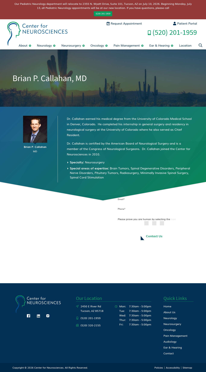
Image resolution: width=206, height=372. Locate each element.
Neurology (44, 45)
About (23, 45)
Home (167, 306)
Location (185, 45)
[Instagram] (48, 315)
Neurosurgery (71, 45)
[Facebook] (28, 315)
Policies (158, 367)
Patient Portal (186, 23)
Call (174, 32)
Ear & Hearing (159, 45)
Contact (168, 353)
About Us (169, 312)
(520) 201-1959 (103, 13)
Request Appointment (126, 23)
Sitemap (187, 367)
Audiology (169, 341)
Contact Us (154, 236)
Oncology (97, 45)
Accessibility (173, 367)
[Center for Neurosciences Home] (37, 33)
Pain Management (127, 45)
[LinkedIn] (38, 315)
